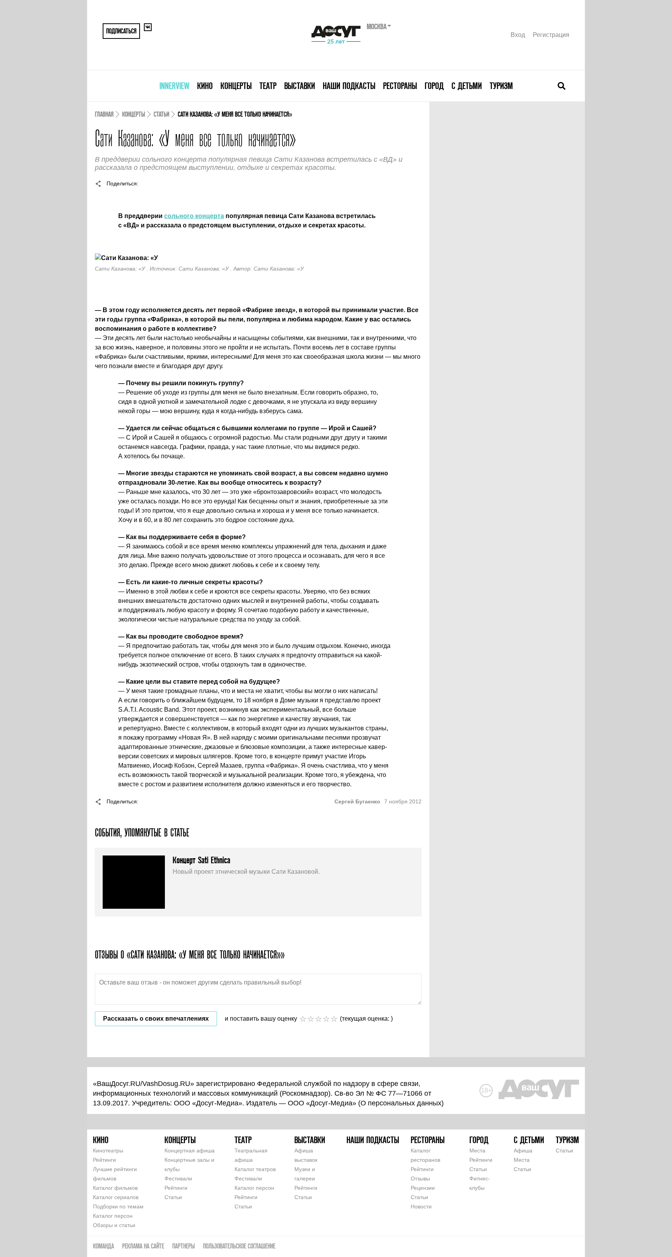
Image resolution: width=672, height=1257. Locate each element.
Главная (104, 114)
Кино (205, 86)
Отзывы (420, 1178)
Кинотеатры (108, 1150)
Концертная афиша (189, 1150)
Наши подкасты (349, 86)
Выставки (299, 86)
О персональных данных (400, 1103)
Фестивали (178, 1178)
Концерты (236, 86)
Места (477, 1150)
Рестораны (400, 86)
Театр (267, 86)
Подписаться (121, 31)
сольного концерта (194, 216)
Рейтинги (104, 1160)
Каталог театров (255, 1169)
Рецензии (423, 1188)
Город (434, 86)
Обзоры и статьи (114, 1225)
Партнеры (183, 1246)
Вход (518, 34)
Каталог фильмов (115, 1188)
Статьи (161, 114)
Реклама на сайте (143, 1246)
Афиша (523, 1150)
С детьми (467, 86)
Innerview (174, 86)
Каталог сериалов (115, 1197)
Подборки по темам (118, 1206)
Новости (421, 1206)
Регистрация (551, 34)
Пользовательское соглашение (239, 1246)
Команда (103, 1246)
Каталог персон (113, 1216)
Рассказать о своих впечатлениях (156, 1018)
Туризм (501, 86)
